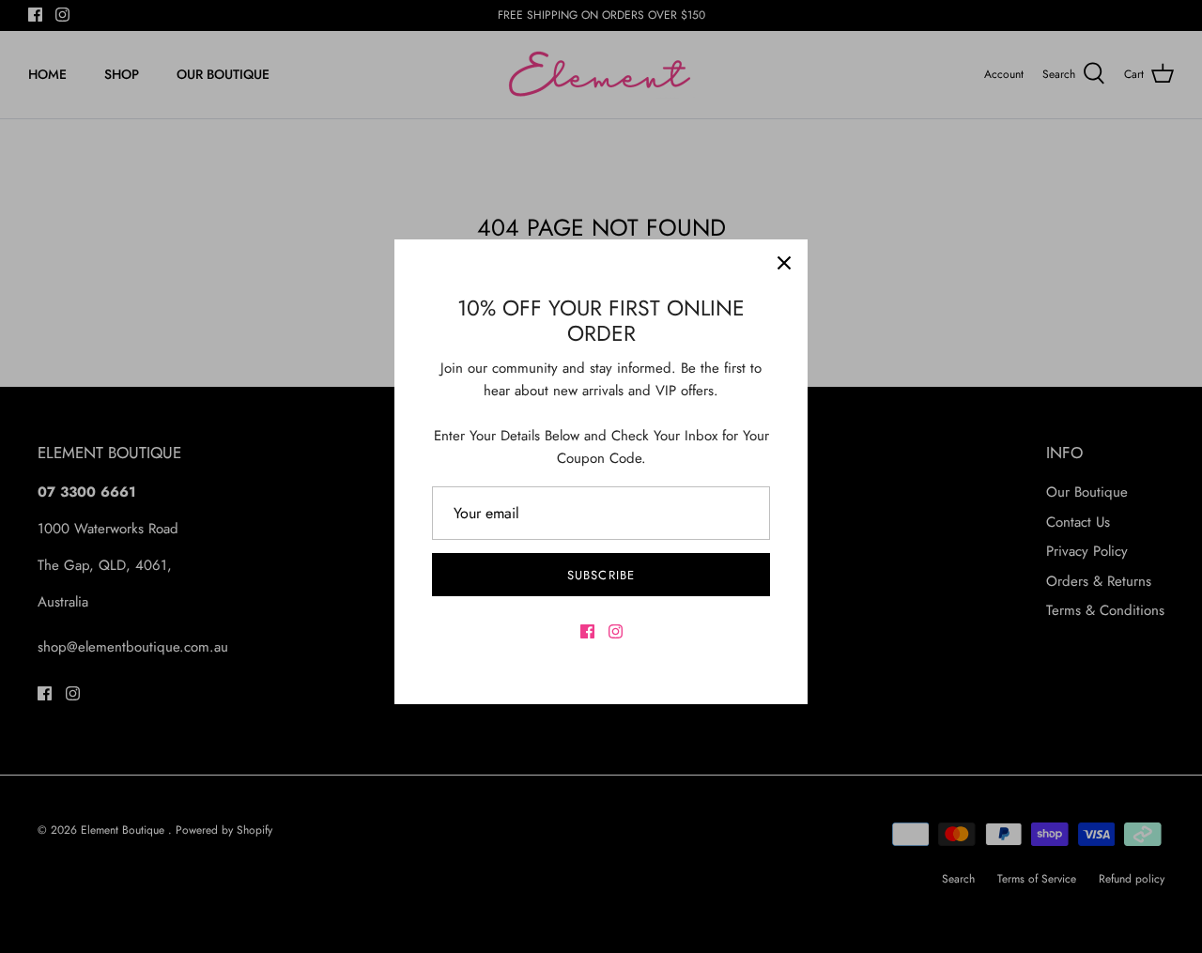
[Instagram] (616, 631)
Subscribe (600, 575)
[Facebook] (587, 631)
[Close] (784, 263)
